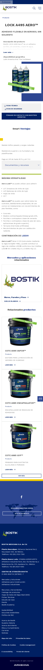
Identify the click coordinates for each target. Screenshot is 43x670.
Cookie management (27, 645)
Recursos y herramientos (12, 590)
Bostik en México (22, 513)
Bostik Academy (8, 605)
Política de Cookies (9, 645)
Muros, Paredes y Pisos (15, 297)
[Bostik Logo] (12, 537)
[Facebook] (21, 497)
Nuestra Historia (8, 623)
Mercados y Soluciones (11, 579)
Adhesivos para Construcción (13, 582)
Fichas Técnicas (8, 597)
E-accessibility (7, 651)
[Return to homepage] (11, 8)
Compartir (36, 16)
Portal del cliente (22, 651)
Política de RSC (8, 615)
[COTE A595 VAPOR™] (21, 343)
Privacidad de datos (23, 638)
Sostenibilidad (7, 610)
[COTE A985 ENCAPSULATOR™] (21, 395)
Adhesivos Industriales (11, 584)
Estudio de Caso (8, 600)
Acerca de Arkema (9, 625)
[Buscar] (34, 8)
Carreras (5, 630)
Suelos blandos (11, 301)
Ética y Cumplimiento (10, 628)
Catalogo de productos (11, 592)
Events (4, 602)
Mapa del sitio (7, 638)
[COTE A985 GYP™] (21, 448)
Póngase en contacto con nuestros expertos (21, 116)
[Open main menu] (39, 8)
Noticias (5, 633)
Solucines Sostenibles (10, 613)
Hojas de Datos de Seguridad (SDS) (16, 595)
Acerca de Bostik (8, 620)
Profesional (6, 2)
